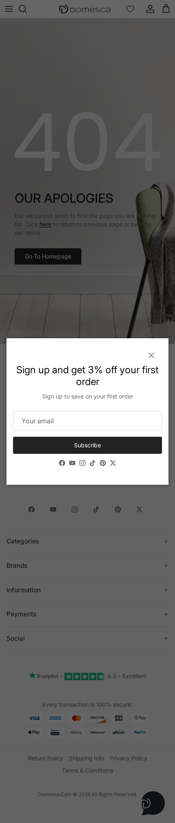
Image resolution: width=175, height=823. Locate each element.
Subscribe (87, 445)
